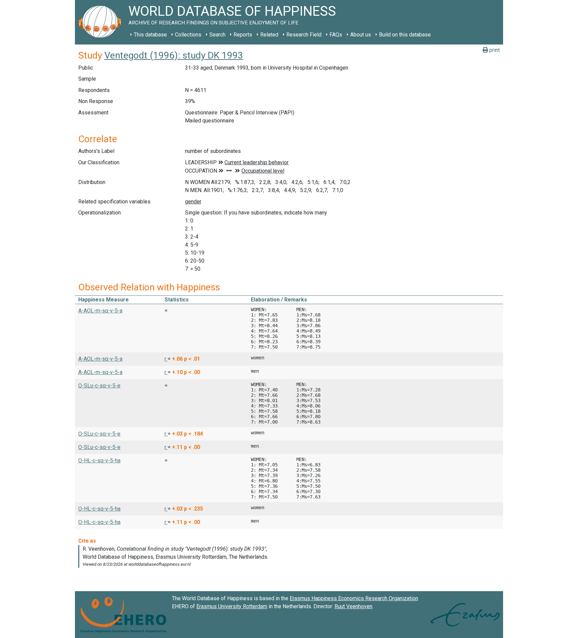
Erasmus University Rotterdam (231, 606)
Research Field (303, 34)
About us (360, 34)
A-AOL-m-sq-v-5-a (100, 310)
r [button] (166, 359)
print (494, 50)
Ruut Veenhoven (353, 606)
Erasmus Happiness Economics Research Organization (354, 598)
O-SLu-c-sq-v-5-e (99, 385)
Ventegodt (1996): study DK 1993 (173, 55)
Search (217, 34)
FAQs (335, 34)
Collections (188, 34)
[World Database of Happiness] (101, 22)
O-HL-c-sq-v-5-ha (99, 460)
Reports (242, 34)
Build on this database (405, 34)
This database (150, 34)
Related (269, 34)
